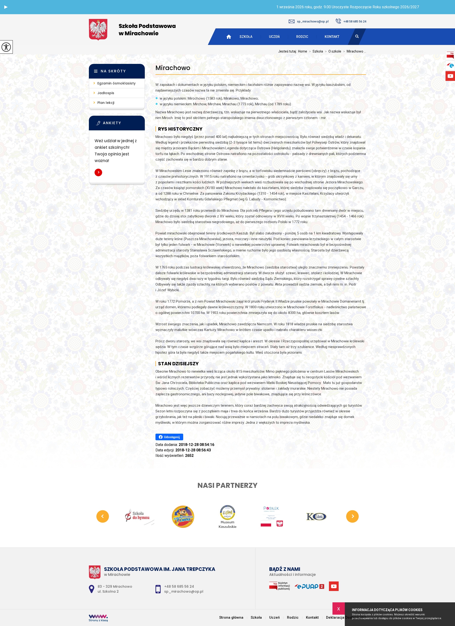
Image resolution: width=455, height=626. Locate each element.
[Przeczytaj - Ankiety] (124, 124)
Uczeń (274, 37)
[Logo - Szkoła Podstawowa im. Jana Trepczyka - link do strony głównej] (132, 30)
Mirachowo (172, 68)
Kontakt (332, 37)
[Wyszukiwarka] (357, 36)
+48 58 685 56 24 (354, 21)
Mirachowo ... (354, 51)
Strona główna (231, 617)
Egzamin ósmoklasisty (116, 83)
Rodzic (302, 37)
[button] (6, 7)
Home (302, 51)
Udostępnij (172, 437)
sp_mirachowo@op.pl (312, 21)
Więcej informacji (98, 172)
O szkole (333, 51)
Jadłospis (105, 93)
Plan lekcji (105, 102)
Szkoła (246, 37)
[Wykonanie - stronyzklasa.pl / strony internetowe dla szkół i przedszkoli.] (98, 619)
